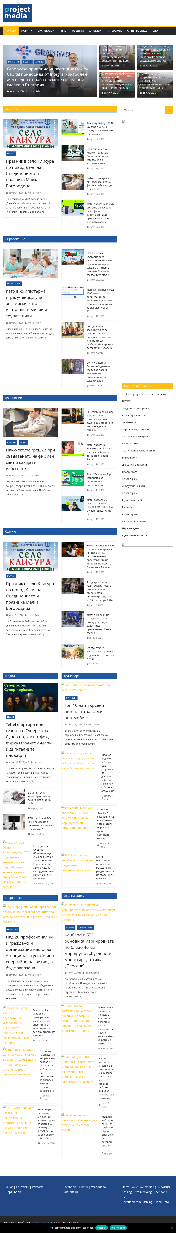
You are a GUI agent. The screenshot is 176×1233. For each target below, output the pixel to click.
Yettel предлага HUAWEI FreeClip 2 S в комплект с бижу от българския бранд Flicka (99, 452)
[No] (171, 1228)
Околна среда (85, 927)
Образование (13, 283)
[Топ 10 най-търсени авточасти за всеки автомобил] (89, 688)
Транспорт (71, 698)
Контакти (22, 1187)
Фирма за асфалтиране (135, 429)
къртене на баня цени (135, 436)
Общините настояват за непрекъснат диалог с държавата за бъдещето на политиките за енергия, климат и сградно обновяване (47, 1070)
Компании (13, 62)
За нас (9, 1187)
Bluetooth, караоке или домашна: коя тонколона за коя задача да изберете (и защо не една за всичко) (100, 421)
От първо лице (137, 30)
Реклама (37, 1187)
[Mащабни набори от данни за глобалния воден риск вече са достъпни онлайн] (80, 1135)
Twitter (83, 1187)
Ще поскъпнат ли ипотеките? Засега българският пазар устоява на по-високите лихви (98, 156)
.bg (150, 1192)
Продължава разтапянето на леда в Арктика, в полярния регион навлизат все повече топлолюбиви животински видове (106, 1025)
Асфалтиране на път (134, 415)
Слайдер (40, 62)
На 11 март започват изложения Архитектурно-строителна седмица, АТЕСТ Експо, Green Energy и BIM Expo (46, 1124)
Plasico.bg (127, 507)
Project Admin (35, 91)
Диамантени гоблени (134, 464)
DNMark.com (129, 457)
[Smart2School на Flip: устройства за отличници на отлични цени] (73, 482)
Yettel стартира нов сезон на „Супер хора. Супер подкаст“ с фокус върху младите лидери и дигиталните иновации (29, 739)
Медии (10, 717)
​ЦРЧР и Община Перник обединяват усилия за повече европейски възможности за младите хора (98, 371)
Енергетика (12, 929)
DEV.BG (126, 401)
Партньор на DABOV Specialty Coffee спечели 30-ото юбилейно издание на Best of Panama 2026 (116, 81)
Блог (156, 30)
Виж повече (118, 1227)
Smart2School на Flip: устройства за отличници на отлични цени (99, 480)
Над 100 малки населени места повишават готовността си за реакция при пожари (115, 54)
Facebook (69, 1187)
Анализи (95, 30)
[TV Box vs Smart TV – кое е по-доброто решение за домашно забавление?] (14, 826)
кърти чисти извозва (134, 521)
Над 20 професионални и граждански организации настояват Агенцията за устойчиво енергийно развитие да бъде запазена (30, 952)
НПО (64, 30)
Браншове (45, 30)
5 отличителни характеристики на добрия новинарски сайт (39, 798)
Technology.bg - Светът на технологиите (146, 394)
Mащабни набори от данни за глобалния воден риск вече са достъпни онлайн (108, 1131)
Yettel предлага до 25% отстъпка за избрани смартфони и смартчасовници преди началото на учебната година (100, 213)
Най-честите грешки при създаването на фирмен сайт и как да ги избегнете (99, 184)
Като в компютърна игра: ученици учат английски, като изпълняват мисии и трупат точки (26, 303)
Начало (11, 30)
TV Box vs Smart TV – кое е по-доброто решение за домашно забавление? (40, 824)
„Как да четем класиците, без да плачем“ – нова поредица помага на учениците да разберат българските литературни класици (100, 337)
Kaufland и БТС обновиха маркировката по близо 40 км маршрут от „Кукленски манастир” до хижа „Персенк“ (89, 950)
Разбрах (101, 1227)
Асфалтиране (130, 478)
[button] (54, 30)
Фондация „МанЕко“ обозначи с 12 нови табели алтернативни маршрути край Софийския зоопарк (105, 824)
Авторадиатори (131, 443)
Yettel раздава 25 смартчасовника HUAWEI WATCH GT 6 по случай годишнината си (100, 507)
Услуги (23, 442)
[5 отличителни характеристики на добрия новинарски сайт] (14, 800)
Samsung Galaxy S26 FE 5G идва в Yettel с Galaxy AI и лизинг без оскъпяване (100, 129)
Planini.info (162, 1202)
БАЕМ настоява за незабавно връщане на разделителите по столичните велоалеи (105, 867)
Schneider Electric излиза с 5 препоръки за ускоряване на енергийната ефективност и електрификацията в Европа (44, 1023)
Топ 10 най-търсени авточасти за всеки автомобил (84, 711)
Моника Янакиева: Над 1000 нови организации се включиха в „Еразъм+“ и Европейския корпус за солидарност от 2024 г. (100, 300)
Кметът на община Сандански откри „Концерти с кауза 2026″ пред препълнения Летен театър (99, 624)
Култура (10, 153)
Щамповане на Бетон (134, 500)
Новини (26, 30)
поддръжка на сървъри (136, 408)
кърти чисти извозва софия (138, 450)
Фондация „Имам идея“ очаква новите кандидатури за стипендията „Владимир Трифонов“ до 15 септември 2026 (100, 591)
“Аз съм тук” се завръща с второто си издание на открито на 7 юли (100, 653)
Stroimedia (141, 1192)
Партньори (13, 1192)
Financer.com (129, 471)
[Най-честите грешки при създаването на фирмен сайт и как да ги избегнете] (73, 186)
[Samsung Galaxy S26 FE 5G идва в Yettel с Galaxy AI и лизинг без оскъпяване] (73, 131)
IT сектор (11, 442)
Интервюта (114, 30)
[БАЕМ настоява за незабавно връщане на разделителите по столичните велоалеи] (78, 870)
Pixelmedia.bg (147, 1187)
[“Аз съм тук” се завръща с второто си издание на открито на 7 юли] (73, 656)
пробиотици (129, 422)
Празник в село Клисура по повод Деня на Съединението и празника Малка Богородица (30, 173)
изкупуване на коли (133, 486)
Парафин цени (130, 528)
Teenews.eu (161, 1192)
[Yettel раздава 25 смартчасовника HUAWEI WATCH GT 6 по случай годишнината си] (73, 509)
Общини (78, 30)
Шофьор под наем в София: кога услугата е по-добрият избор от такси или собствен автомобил (107, 773)
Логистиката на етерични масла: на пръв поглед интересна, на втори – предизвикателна (154, 81)
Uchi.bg (147, 1202)
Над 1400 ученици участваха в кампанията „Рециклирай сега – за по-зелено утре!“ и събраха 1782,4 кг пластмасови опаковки (106, 1078)
